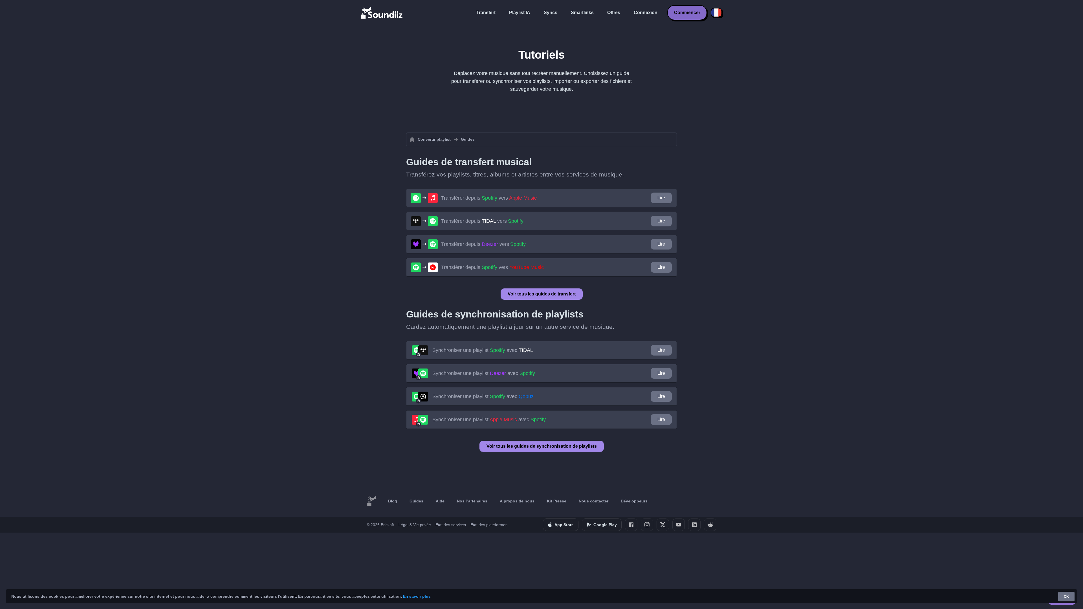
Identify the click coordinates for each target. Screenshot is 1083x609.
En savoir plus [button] (417, 596)
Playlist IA (519, 12)
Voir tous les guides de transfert (542, 294)
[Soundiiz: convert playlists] (372, 501)
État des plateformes (488, 524)
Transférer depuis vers (489, 198)
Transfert (486, 12)
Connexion (645, 12)
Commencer (687, 12)
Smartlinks (582, 12)
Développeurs (634, 501)
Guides (416, 501)
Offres (613, 12)
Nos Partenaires (472, 501)
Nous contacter (593, 501)
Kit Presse (556, 501)
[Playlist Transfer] (382, 12)
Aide (440, 501)
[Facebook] (631, 524)
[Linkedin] (694, 524)
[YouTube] (678, 524)
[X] (663, 524)
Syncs (550, 12)
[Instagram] (647, 524)
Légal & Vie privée (415, 524)
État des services (450, 524)
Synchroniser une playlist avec (482, 350)
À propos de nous (517, 501)
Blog (392, 501)
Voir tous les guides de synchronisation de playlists (542, 446)
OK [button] (1066, 597)
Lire (661, 197)
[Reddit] (710, 524)
